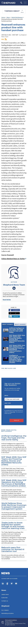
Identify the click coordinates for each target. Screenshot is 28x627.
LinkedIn (14, 288)
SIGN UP (16, 420)
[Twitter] (11, 583)
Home (3, 17)
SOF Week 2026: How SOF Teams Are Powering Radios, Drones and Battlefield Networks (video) (13, 461)
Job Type (8, 403)
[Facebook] (7, 583)
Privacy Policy (9, 621)
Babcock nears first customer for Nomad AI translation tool (12, 549)
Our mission (5, 610)
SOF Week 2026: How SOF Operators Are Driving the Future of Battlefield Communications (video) (13, 483)
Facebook (16, 310)
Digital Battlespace (17, 17)
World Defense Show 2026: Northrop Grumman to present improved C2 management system (13, 506)
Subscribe (4, 597)
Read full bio (7, 299)
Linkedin (15, 316)
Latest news (5, 594)
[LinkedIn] (2, 583)
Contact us (4, 601)
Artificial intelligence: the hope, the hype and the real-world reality (13, 438)
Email (7, 395)
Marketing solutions (7, 613)
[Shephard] (8, 3)
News (8, 17)
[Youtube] (16, 583)
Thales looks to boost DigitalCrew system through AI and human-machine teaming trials (13, 525)
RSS (2, 39)
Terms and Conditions (11, 620)
